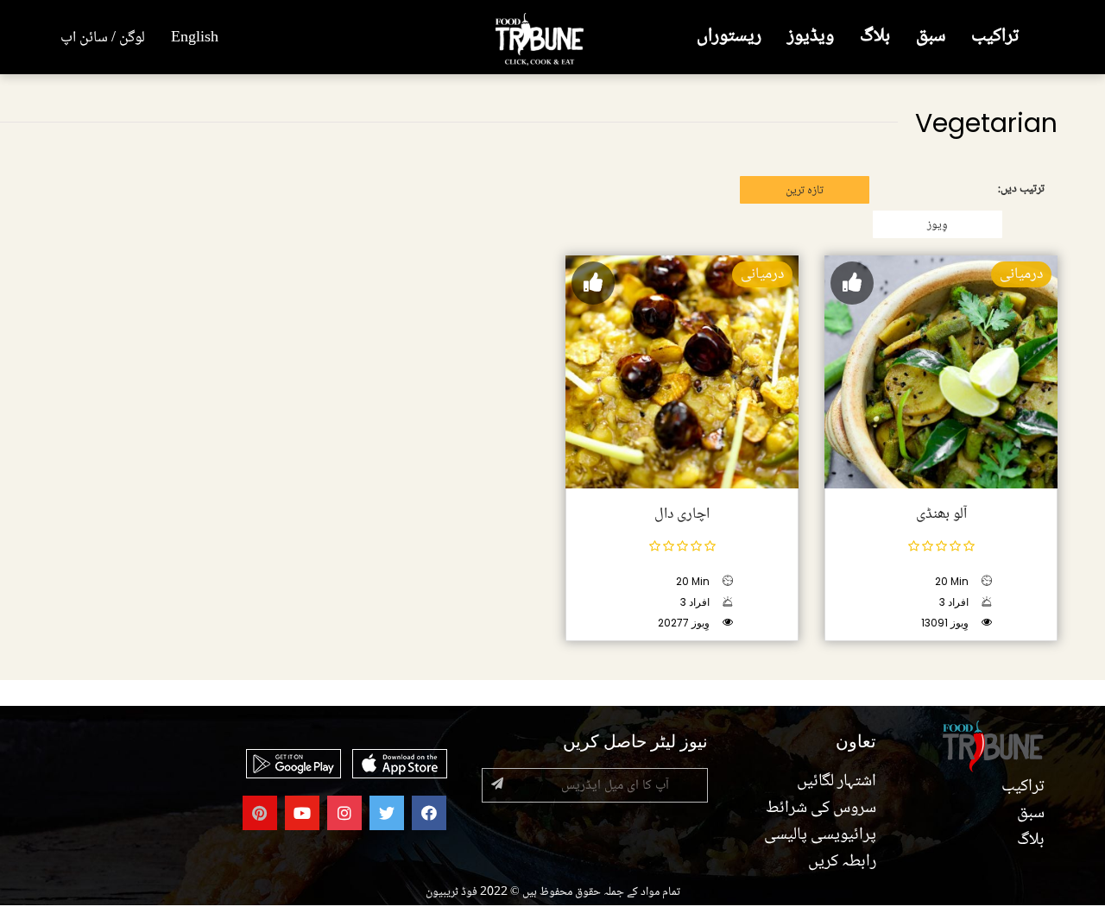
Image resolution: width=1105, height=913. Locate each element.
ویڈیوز (810, 36)
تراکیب (995, 36)
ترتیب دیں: (1021, 189)
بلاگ (875, 36)
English (194, 38)
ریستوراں (729, 36)
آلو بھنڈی (941, 514)
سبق (930, 36)
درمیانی (1021, 274)
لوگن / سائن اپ (102, 38)
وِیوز (937, 225)
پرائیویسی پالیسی (820, 835)
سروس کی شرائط (821, 808)
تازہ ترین (805, 190)
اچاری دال (682, 514)
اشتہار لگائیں (836, 782)
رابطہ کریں (842, 862)
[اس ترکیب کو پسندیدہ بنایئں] (852, 283)
